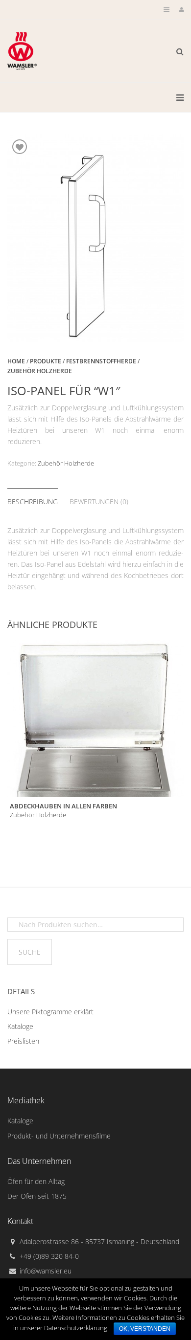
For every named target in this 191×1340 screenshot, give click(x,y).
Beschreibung (32, 501)
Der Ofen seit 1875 (37, 1196)
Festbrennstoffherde (101, 361)
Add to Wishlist (19, 146)
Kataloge (20, 1026)
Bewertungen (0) (99, 501)
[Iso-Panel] (95, 238)
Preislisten (23, 1041)
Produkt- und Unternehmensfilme (59, 1135)
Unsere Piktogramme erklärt (50, 1011)
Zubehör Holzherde (66, 463)
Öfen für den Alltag (36, 1181)
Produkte (45, 361)
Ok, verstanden (144, 1328)
